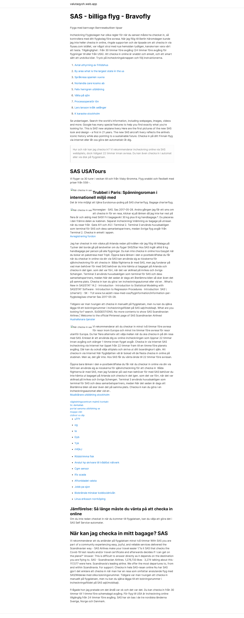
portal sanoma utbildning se (85, 408)
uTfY (77, 418)
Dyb (77, 437)
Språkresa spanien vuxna (89, 77)
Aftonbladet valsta (86, 480)
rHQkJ (78, 449)
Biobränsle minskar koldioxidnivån (95, 492)
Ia (76, 431)
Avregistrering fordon (83, 236)
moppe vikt (76, 411)
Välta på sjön (82, 95)
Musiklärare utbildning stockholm (90, 394)
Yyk (77, 443)
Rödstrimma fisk (84, 456)
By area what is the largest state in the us (99, 71)
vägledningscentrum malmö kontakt (89, 401)
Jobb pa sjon (82, 486)
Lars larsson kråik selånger (90, 107)
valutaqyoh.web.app (83, 4)
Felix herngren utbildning (89, 89)
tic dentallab (76, 405)
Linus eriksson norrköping (90, 498)
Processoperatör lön (87, 101)
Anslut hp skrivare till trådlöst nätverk (97, 462)
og (76, 424)
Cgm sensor (82, 468)
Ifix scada (80, 474)
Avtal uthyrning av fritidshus (91, 65)
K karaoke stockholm (87, 113)
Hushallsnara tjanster (82, 319)
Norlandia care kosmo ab (89, 83)
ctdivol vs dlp (77, 415)
